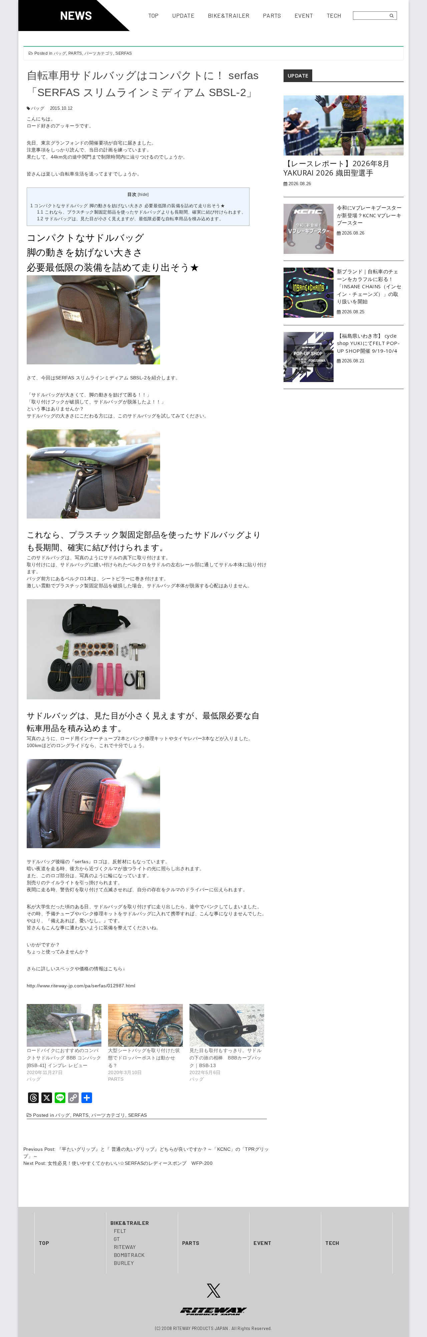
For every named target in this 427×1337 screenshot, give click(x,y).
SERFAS (123, 53)
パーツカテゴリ (98, 53)
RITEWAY (125, 1247)
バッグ (60, 53)
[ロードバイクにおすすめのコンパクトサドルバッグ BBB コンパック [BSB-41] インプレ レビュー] (64, 1025)
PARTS (75, 53)
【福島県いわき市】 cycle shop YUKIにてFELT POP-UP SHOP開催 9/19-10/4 (368, 343)
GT (117, 1239)
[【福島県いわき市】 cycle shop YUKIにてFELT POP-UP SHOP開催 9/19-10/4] (309, 356)
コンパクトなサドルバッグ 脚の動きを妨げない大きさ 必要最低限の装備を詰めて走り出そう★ (127, 205)
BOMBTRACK (129, 1255)
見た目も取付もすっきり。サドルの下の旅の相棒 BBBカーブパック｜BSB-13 (225, 1058)
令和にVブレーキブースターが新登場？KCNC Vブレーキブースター (369, 215)
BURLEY (124, 1263)
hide (143, 194)
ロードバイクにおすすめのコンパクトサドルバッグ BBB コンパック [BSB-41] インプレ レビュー (64, 1058)
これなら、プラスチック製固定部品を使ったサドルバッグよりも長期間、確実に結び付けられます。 (141, 212)
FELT (120, 1231)
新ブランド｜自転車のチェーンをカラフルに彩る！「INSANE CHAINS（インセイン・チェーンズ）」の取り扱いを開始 (369, 286)
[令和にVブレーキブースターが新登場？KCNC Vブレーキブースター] (309, 228)
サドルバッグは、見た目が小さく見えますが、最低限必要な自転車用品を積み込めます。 (130, 218)
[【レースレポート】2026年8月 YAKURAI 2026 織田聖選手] (344, 125)
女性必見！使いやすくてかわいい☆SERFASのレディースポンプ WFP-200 (130, 1163)
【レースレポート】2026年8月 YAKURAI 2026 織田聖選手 (337, 168)
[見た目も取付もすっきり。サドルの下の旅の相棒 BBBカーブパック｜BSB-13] (226, 1025)
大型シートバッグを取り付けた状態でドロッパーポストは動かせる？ (144, 1058)
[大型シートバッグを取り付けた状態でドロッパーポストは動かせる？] (145, 1025)
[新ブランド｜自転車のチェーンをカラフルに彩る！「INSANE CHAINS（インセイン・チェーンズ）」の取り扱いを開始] (309, 292)
